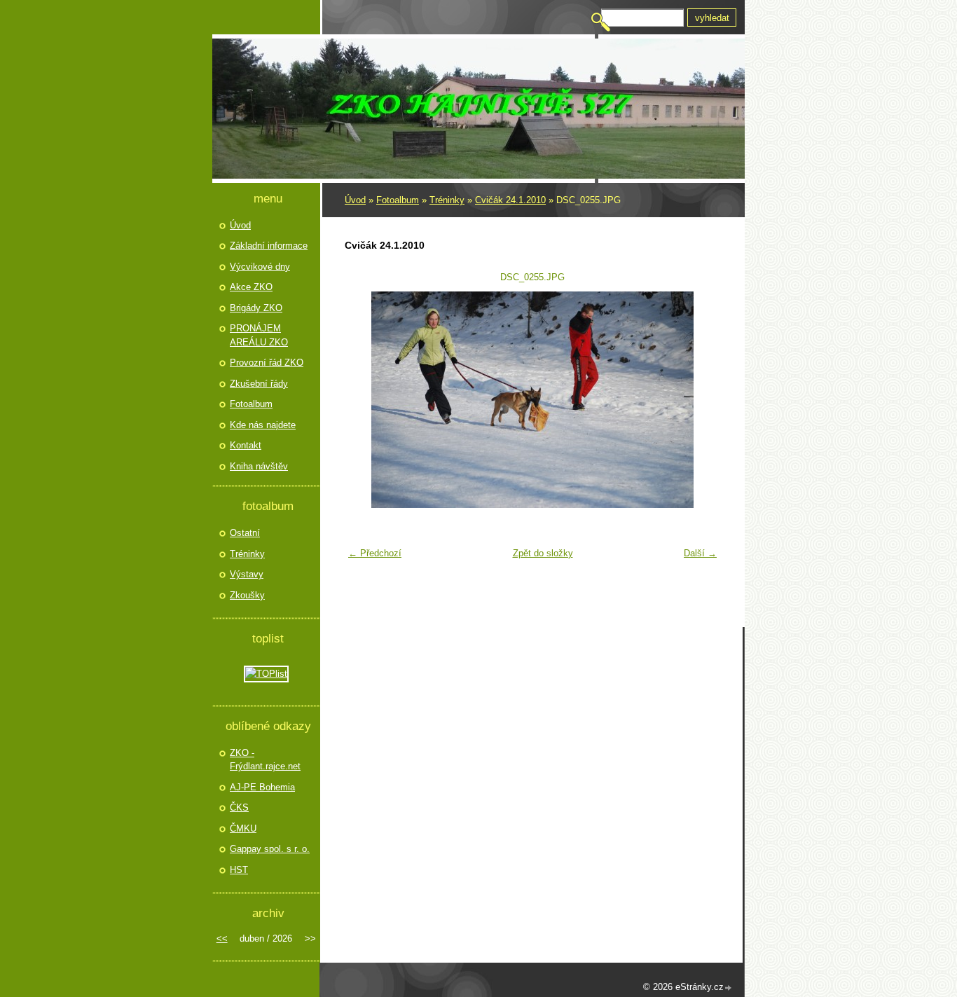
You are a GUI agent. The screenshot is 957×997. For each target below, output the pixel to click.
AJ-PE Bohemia (262, 787)
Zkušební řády (259, 383)
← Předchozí (374, 553)
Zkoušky (247, 595)
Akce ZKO (251, 287)
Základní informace (269, 245)
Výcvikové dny (260, 266)
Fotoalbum (397, 200)
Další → (700, 553)
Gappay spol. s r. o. (270, 849)
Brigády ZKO (256, 308)
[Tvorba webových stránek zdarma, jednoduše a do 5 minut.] (729, 988)
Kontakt (245, 445)
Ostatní (245, 533)
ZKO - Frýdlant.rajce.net (265, 760)
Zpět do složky (543, 553)
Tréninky (446, 200)
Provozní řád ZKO (266, 362)
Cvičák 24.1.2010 (510, 200)
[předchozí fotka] (364, 399)
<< (222, 938)
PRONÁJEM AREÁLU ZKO (259, 335)
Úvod (355, 200)
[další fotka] (701, 399)
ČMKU (243, 828)
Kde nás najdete (263, 425)
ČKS (239, 807)
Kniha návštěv (259, 466)
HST (239, 870)
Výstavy (246, 574)
